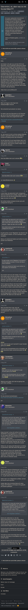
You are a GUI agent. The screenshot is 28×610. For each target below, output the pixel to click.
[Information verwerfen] (25, 18)
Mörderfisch (5, 11)
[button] (2, 2)
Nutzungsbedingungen (11, 603)
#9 (26, 305)
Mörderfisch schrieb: (7, 365)
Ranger (7, 461)
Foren (2, 584)
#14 (26, 467)
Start (13, 605)
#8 (26, 254)
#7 (26, 213)
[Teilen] (24, 59)
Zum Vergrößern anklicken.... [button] (14, 427)
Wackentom (8, 405)
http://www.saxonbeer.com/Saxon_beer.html (12, 397)
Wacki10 (7, 150)
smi (6, 207)
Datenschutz (21, 603)
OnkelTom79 (8, 248)
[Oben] (16, 605)
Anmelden (3, 593)
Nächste (15, 548)
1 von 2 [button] (9, 548)
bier (2, 13)
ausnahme (21, 11)
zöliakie (17, 13)
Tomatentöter (9, 356)
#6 (26, 191)
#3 (26, 132)
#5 (26, 169)
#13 (26, 411)
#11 (26, 362)
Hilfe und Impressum (6, 605)
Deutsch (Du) (18, 601)
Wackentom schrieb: (7, 500)
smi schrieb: (5, 257)
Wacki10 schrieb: (6, 172)
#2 (26, 100)
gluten (12, 13)
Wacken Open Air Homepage (8, 582)
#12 (26, 394)
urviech (7, 185)
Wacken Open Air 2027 (6, 601)
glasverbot (7, 13)
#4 (26, 156)
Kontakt (2, 587)
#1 (26, 59)
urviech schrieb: (6, 216)
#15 (26, 497)
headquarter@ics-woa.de (7, 104)
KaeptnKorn (8, 95)
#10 (26, 323)
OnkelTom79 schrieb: (7, 414)
